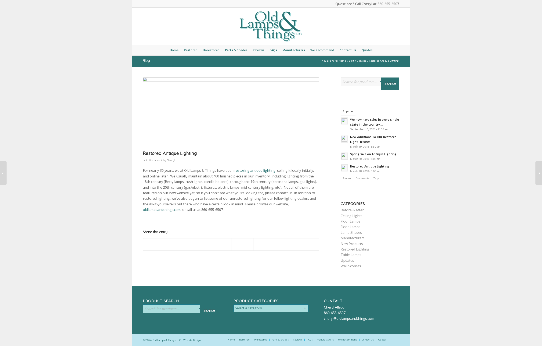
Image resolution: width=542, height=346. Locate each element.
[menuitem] (174, 50)
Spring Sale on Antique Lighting (373, 154)
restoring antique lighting (254, 170)
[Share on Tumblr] (242, 244)
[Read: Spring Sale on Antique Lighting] (344, 156)
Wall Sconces (351, 266)
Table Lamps (351, 254)
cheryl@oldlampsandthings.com (349, 318)
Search (390, 83)
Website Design (192, 340)
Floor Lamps (350, 221)
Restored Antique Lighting (369, 166)
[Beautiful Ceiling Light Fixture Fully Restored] (538, 173)
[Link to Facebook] (144, 3)
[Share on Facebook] (154, 244)
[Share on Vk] (264, 244)
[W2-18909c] (231, 113)
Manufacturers (353, 238)
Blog (146, 60)
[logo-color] (271, 26)
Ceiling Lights (351, 215)
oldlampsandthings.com (162, 209)
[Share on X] (176, 244)
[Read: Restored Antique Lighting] (344, 168)
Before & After (352, 210)
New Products (352, 243)
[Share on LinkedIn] (220, 244)
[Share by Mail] (308, 244)
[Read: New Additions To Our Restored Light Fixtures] (344, 139)
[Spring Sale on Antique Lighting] (3, 173)
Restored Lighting (355, 249)
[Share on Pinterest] (198, 244)
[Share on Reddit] (286, 244)
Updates (154, 160)
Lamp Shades (351, 232)
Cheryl (171, 160)
